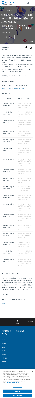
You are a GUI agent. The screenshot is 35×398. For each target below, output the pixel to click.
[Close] (32, 371)
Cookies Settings (17, 387)
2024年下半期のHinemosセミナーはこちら (13, 88)
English (4, 361)
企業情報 (4, 354)
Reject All (17, 391)
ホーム (3, 10)
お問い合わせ (8, 37)
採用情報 (4, 351)
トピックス (4, 303)
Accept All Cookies (17, 395)
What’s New (10, 10)
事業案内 (4, 343)
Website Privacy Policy (13, 382)
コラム (3, 347)
